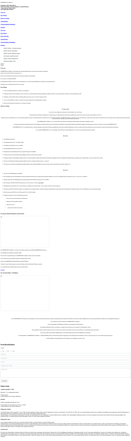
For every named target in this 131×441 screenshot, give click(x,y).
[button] (2, 270)
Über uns (3, 12)
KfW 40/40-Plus (5, 36)
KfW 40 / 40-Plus (5, 18)
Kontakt (3, 27)
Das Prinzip (4, 15)
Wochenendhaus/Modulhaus (8, 24)
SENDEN (4, 381)
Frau (3, 351)
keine (13, 351)
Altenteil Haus (4, 39)
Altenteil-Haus (4, 21)
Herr (8, 351)
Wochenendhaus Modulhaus (8, 42)
